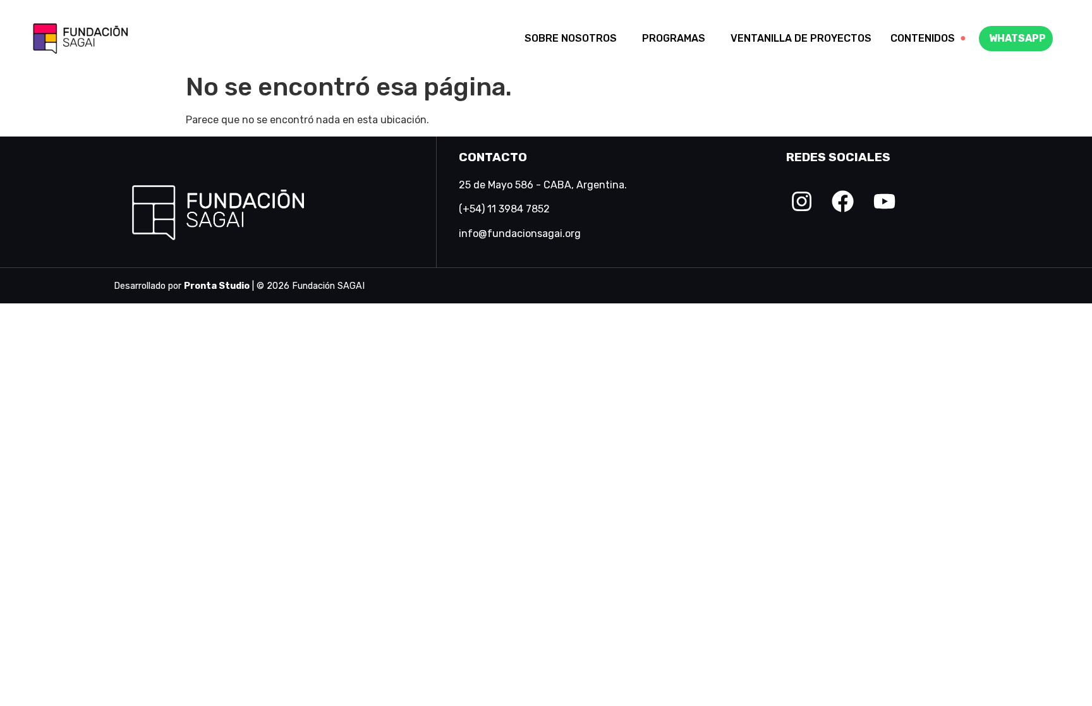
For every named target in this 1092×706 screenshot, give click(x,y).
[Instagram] (801, 201)
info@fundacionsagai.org (520, 234)
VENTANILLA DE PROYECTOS (801, 38)
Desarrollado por (182, 286)
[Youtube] (884, 201)
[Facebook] (842, 201)
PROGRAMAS (673, 38)
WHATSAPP (1017, 38)
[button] (574, 38)
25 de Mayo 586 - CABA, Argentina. (543, 185)
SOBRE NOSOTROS (571, 38)
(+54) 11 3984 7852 (504, 209)
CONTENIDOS (928, 38)
